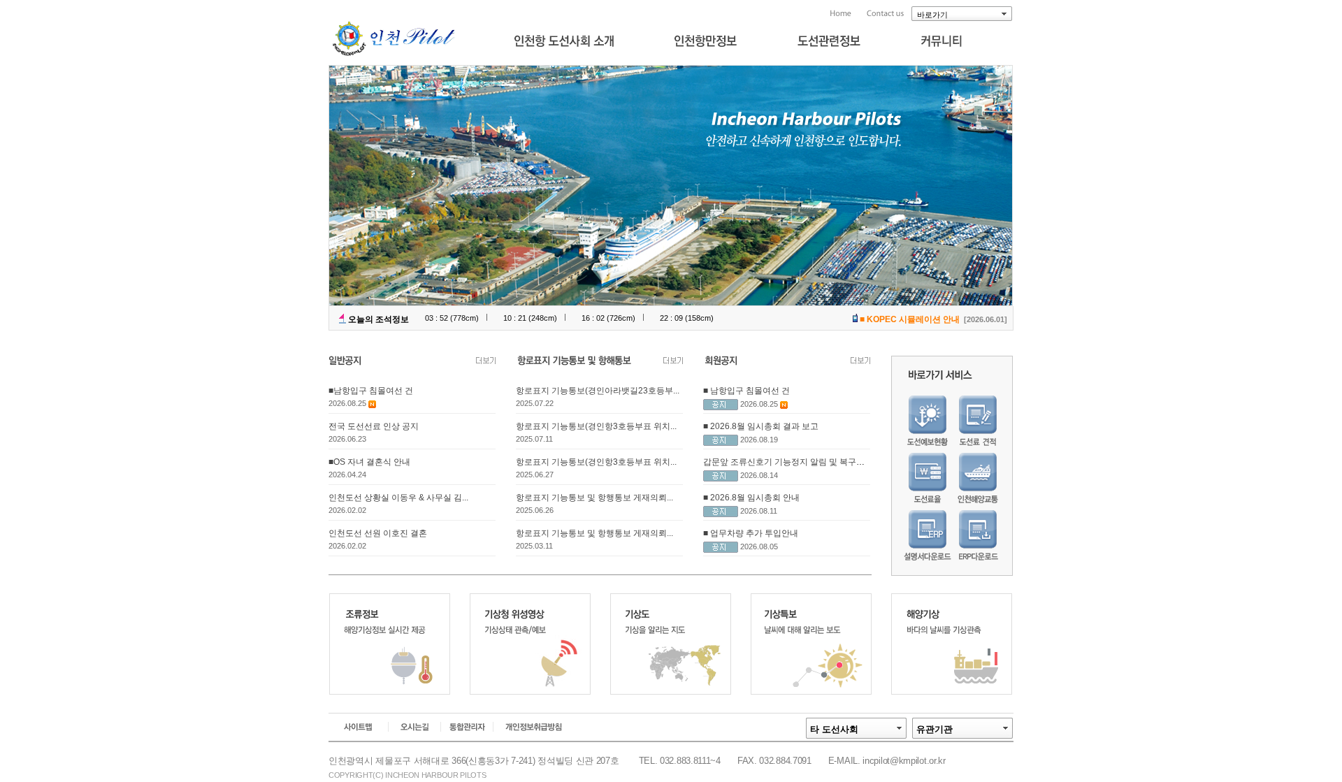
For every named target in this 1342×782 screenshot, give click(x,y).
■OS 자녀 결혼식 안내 (369, 462)
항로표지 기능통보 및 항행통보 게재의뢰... (594, 497)
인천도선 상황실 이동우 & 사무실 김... (398, 497)
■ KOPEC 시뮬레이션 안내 (910, 319)
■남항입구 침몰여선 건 (371, 391)
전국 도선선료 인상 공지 (374, 426)
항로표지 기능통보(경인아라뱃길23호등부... (597, 391)
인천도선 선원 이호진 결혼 (378, 533)
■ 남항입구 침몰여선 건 (746, 391)
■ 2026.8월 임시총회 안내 (751, 497)
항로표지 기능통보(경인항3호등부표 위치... (596, 426)
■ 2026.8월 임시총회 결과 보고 (760, 426)
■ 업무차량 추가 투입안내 (750, 533)
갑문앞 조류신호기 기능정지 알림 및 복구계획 (788, 462)
